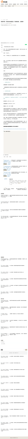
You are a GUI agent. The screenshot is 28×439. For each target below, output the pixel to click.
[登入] (24, 1)
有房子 (18, 4)
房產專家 (14, 4)
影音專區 (21, 4)
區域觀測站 (2, 4)
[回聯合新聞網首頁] (2, 2)
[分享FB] (2, 45)
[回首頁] (4, 2)
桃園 (4, 156)
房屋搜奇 (6, 4)
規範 (1, 349)
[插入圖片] (24, 349)
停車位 (10, 156)
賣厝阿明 (10, 23)
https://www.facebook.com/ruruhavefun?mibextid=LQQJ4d (15, 128)
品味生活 (10, 4)
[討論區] (2, 49)
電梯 (7, 156)
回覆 (26, 349)
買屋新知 (25, 4)
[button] (26, 1)
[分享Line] (2, 47)
